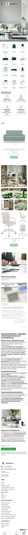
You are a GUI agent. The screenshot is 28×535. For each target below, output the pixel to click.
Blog (2, 494)
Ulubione (3, 527)
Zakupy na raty (4, 509)
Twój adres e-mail (5, 445)
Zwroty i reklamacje (5, 506)
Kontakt (3, 484)
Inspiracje (5, 304)
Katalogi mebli (4, 492)
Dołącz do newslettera (8, 449)
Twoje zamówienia (5, 523)
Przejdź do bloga (5, 279)
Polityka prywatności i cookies (7, 487)
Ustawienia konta (5, 525)
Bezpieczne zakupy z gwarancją (8, 516)
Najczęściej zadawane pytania (7, 518)
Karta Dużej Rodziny (5, 513)
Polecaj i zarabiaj (5, 490)
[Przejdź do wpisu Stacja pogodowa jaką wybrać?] (14, 292)
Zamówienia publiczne (6, 508)
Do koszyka (14, 157)
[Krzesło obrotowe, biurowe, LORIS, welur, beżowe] (14, 224)
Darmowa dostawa (5, 503)
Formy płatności (4, 504)
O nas (2, 482)
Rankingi (3, 497)
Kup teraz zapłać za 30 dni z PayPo (9, 514)
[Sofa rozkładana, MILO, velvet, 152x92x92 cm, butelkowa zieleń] (14, 135)
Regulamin (15, 452)
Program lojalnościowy (6, 511)
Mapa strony (4, 495)
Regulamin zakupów (5, 485)
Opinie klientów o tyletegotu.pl (7, 489)
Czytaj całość (20, 321)
